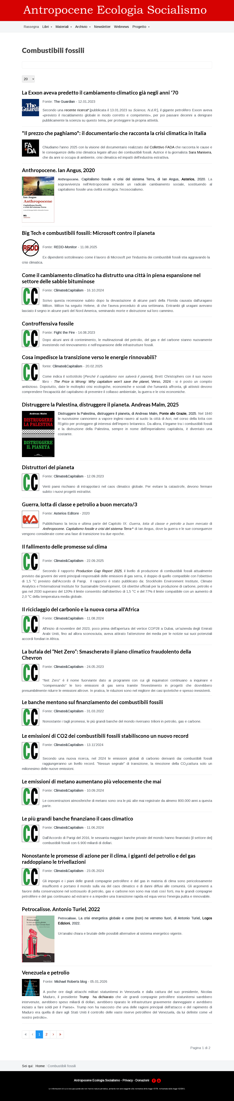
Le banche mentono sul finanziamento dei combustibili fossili (92, 702)
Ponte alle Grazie (172, 413)
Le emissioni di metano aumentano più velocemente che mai (91, 781)
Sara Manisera (200, 152)
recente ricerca (76, 110)
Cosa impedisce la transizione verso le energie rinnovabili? (89, 357)
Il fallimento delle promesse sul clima (64, 546)
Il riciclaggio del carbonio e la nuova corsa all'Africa (80, 609)
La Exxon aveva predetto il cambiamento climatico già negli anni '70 (100, 92)
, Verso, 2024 (112, 381)
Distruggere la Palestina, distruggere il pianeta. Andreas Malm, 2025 (100, 404)
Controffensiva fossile (48, 323)
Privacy (128, 1080)
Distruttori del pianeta (48, 467)
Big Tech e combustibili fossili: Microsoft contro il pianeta (88, 233)
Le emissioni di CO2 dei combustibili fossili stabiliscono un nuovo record (105, 736)
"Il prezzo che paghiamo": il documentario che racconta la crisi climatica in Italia (114, 133)
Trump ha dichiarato (96, 997)
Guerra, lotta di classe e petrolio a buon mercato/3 (79, 504)
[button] (47, 26)
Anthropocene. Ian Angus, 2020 (58, 170)
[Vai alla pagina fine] (60, 1034)
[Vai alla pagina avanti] (53, 1034)
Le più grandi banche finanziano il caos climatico (77, 818)
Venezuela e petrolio (45, 972)
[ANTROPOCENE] (115, 10)
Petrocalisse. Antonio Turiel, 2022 (61, 909)
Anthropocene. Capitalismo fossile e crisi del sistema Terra (86, 529)
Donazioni (142, 1080)
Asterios (188, 179)
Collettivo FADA (162, 147)
